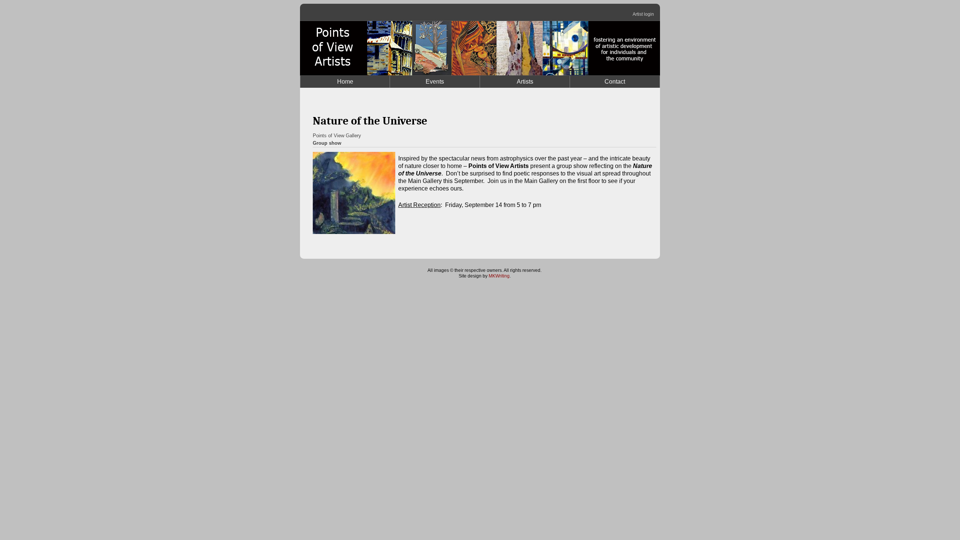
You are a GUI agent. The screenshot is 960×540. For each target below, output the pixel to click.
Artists (525, 81)
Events (435, 81)
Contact (614, 81)
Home (345, 81)
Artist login (643, 14)
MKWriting (499, 276)
